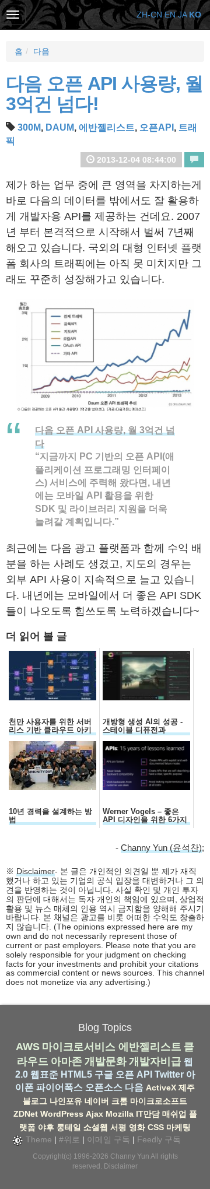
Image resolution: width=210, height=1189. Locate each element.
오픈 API (134, 1074)
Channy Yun (129, 1156)
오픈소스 (104, 1087)
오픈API (156, 127)
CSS (156, 1127)
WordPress (61, 1113)
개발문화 (106, 1061)
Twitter (169, 1074)
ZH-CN (149, 14)
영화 (137, 1127)
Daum (60, 127)
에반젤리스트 (107, 127)
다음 (41, 51)
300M (29, 127)
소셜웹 (95, 1127)
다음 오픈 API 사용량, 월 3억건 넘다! (104, 93)
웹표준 (44, 1074)
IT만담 (148, 1113)
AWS (28, 1047)
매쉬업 (174, 1113)
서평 (118, 1127)
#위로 (69, 1139)
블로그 (35, 1101)
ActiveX (161, 1087)
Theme (37, 1139)
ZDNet (25, 1113)
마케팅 (178, 1127)
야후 (46, 1127)
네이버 (97, 1101)
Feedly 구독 (159, 1139)
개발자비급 (155, 1061)
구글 (103, 1074)
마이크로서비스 (79, 1047)
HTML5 (76, 1074)
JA (182, 14)
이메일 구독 (108, 1139)
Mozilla (120, 1113)
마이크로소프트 (158, 1101)
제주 (186, 1087)
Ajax (94, 1113)
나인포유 (66, 1101)
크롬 (119, 1101)
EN (170, 14)
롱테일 (69, 1127)
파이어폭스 (59, 1087)
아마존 (66, 1061)
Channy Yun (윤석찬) (161, 848)
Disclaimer (35, 871)
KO (195, 14)
